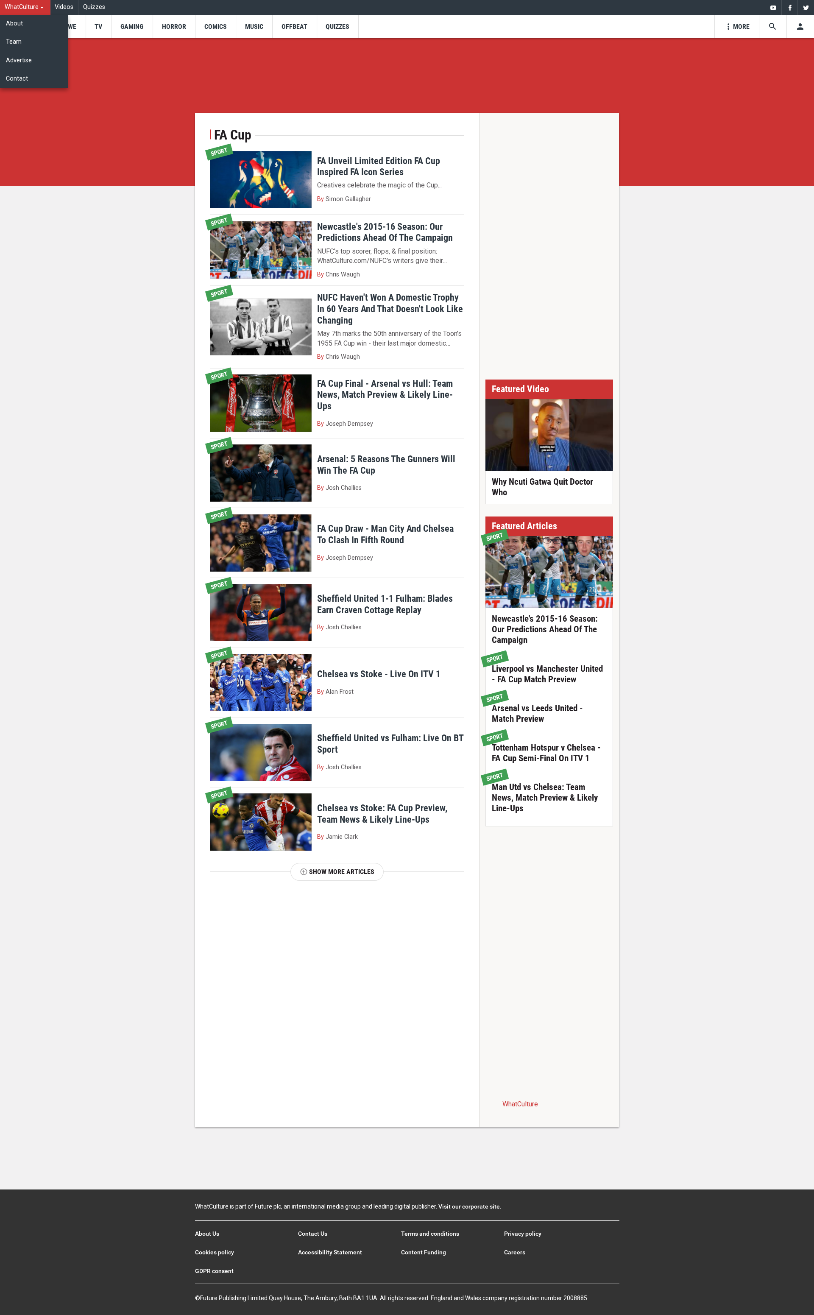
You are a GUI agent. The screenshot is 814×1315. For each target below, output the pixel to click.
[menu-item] (69, 26)
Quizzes (94, 7)
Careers (514, 1252)
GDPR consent (214, 1271)
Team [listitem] (14, 41)
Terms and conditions (430, 1233)
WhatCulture (520, 1104)
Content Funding (423, 1252)
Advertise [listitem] (19, 60)
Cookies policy (214, 1252)
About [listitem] (14, 23)
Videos (64, 7)
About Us (207, 1233)
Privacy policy (522, 1233)
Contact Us (312, 1233)
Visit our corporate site (469, 1206)
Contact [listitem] (17, 78)
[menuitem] (25, 7)
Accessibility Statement (330, 1252)
